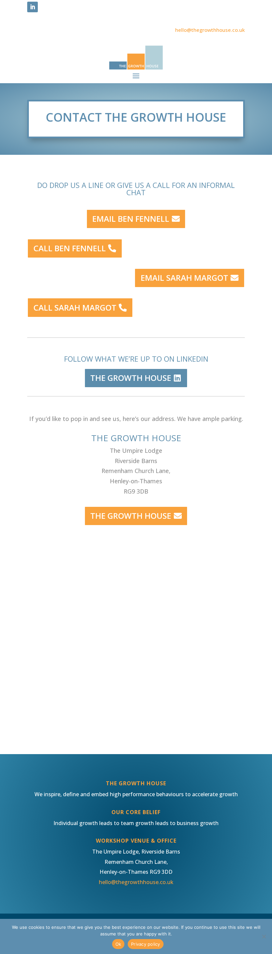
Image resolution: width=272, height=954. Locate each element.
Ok (118, 944)
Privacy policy (145, 944)
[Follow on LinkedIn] (32, 7)
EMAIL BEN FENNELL (130, 218)
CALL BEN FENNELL (70, 248)
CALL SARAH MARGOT (75, 307)
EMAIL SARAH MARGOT (184, 277)
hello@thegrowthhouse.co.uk (210, 30)
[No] (263, 936)
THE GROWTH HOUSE (130, 377)
